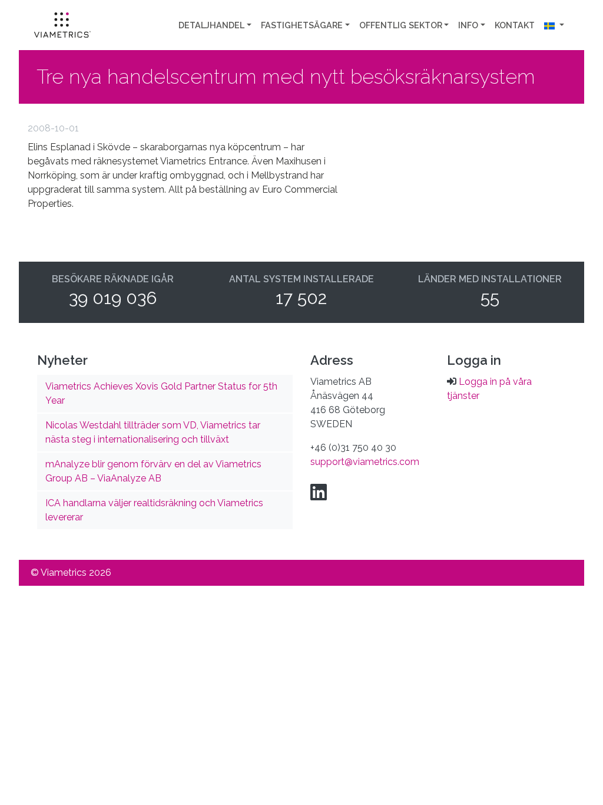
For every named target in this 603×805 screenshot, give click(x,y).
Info (468, 25)
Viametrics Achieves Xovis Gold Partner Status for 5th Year (161, 393)
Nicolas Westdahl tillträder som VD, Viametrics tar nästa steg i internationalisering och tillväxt (152, 432)
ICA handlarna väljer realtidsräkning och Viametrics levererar (154, 510)
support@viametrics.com (364, 461)
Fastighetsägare (302, 25)
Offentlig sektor (400, 25)
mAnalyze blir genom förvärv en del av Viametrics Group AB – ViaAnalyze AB (153, 471)
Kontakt (515, 25)
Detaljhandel (211, 25)
